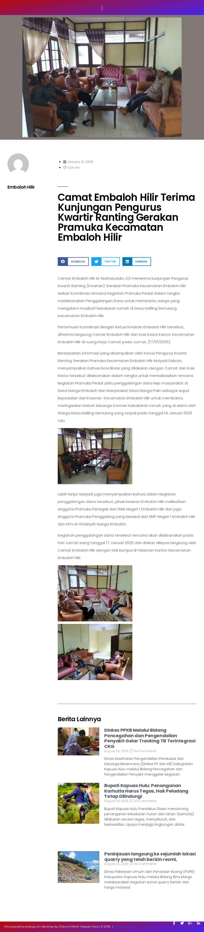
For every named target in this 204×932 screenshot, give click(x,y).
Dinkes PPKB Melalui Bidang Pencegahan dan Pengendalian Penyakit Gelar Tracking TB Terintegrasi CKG (149, 738)
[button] (73, 261)
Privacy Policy (124, 926)
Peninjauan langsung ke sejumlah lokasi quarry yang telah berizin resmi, (150, 856)
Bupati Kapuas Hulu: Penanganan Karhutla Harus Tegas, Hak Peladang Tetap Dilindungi (146, 790)
